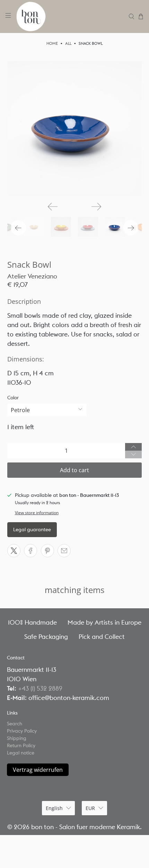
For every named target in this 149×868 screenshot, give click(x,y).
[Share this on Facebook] (30, 550)
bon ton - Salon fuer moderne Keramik (85, 827)
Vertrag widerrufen (38, 770)
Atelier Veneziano (32, 276)
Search (14, 723)
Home (52, 43)
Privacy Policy (22, 731)
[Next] (96, 206)
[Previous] (52, 206)
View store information (37, 512)
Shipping (16, 738)
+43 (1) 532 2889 (40, 688)
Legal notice (20, 753)
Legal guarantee (32, 529)
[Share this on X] (13, 550)
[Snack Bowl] (74, 128)
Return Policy (21, 745)
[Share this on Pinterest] (47, 550)
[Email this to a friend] (64, 550)
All (68, 43)
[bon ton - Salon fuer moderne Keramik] (70, 16)
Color (13, 397)
